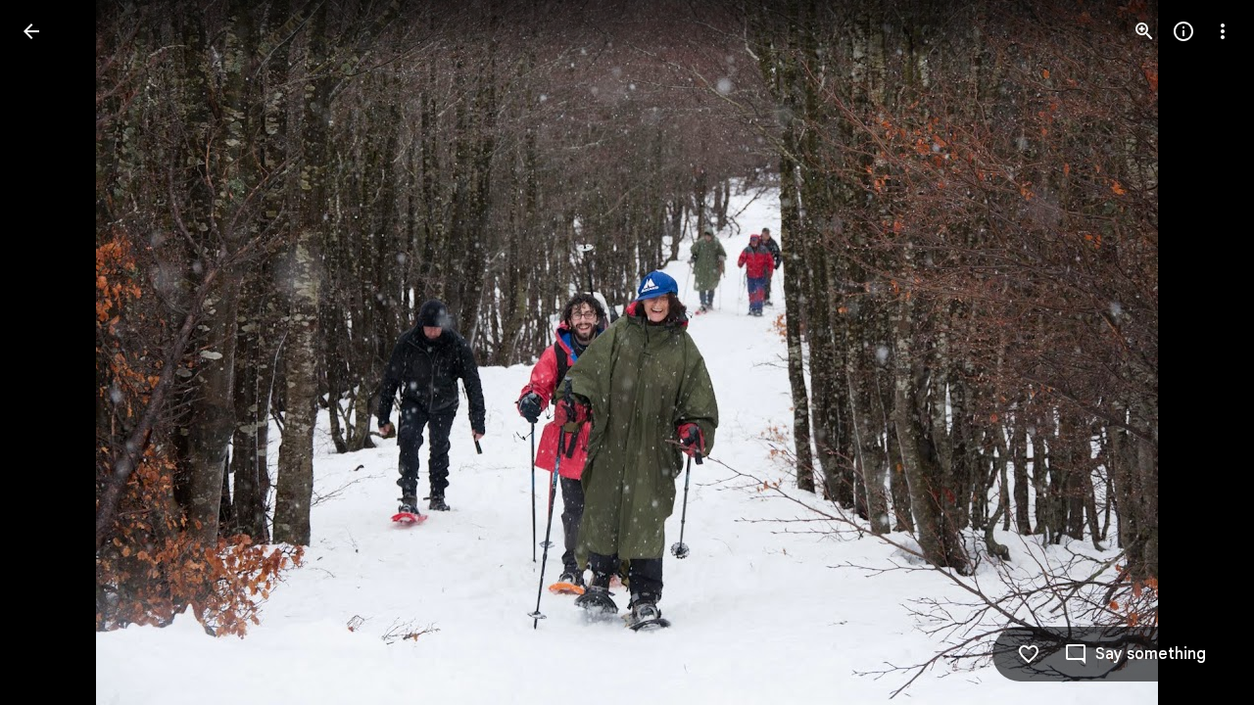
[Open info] (1183, 31)
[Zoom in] (1144, 31)
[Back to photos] (31, 31)
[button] (54, 352)
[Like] (1028, 654)
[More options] (1222, 31)
